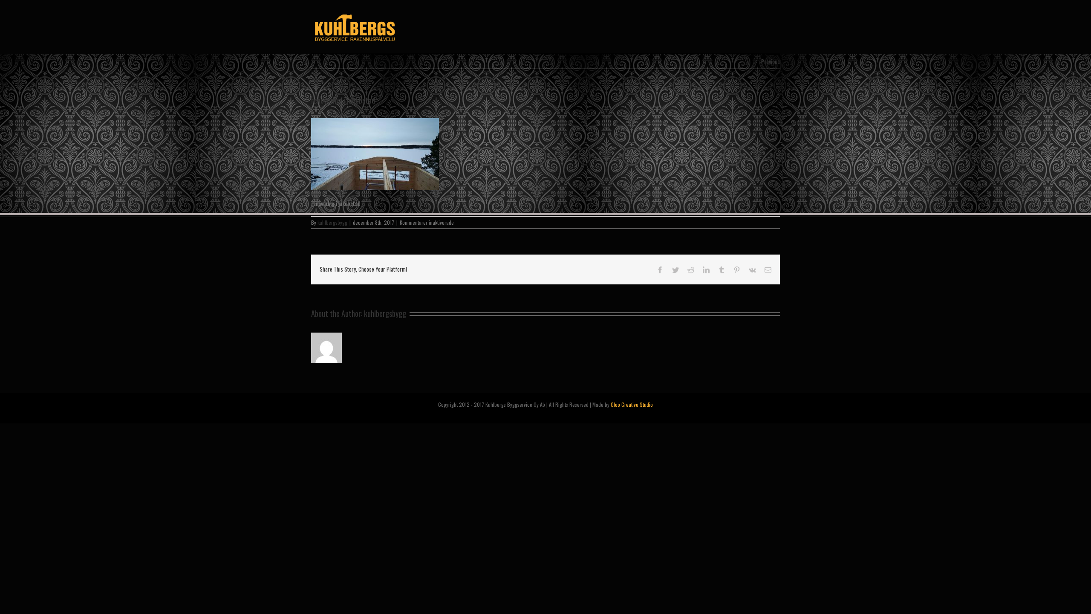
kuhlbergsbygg (332, 222)
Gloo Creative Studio (632, 404)
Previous (770, 61)
